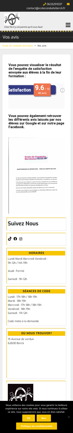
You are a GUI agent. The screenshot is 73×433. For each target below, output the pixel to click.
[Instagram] (21, 240)
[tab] (68, 25)
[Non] (68, 417)
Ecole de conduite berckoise (18, 45)
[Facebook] (15, 240)
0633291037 (54, 4)
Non (43, 418)
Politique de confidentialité (36, 426)
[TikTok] (10, 240)
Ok (28, 418)
